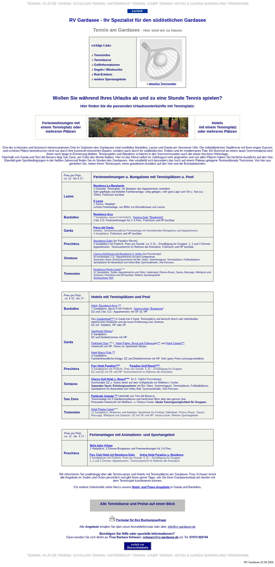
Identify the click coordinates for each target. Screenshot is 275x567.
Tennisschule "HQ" (103, 278)
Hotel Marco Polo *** (103, 352)
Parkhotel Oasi (100, 343)
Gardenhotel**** (106, 318)
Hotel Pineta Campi (102, 409)
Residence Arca (103, 214)
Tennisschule (141, 217)
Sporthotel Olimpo (101, 331)
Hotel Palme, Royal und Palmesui (135, 343)
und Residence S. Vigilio (128, 254)
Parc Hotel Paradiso (103, 365)
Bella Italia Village (101, 445)
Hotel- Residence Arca (104, 305)
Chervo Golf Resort (103, 254)
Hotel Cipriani (174, 343)
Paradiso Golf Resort (143, 365)
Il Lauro (98, 200)
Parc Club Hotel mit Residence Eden (112, 454)
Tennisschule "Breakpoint (148, 308)
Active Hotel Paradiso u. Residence (161, 454)
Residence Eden (103, 240)
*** (119, 305)
